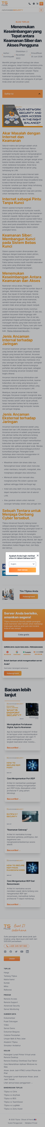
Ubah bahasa (22, 570)
